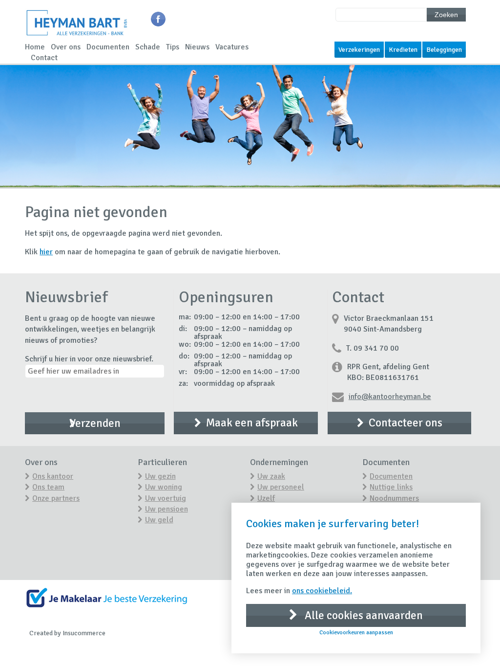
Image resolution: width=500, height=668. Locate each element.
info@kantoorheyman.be (390, 396)
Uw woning (163, 487)
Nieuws (197, 47)
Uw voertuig (165, 498)
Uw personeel (280, 487)
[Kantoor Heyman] (76, 36)
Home (35, 47)
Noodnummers (394, 498)
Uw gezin (160, 476)
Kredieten (403, 49)
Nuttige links (391, 487)
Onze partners (56, 498)
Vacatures (232, 47)
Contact (44, 58)
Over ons (66, 47)
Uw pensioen (166, 509)
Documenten (107, 47)
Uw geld (159, 520)
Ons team (48, 487)
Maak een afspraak (252, 423)
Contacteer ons (405, 423)
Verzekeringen (359, 49)
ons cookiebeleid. (322, 591)
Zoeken (446, 15)
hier (46, 252)
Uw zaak (271, 476)
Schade (147, 47)
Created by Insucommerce (67, 633)
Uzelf (266, 498)
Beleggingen (444, 49)
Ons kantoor (52, 476)
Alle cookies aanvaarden (362, 615)
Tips (172, 47)
